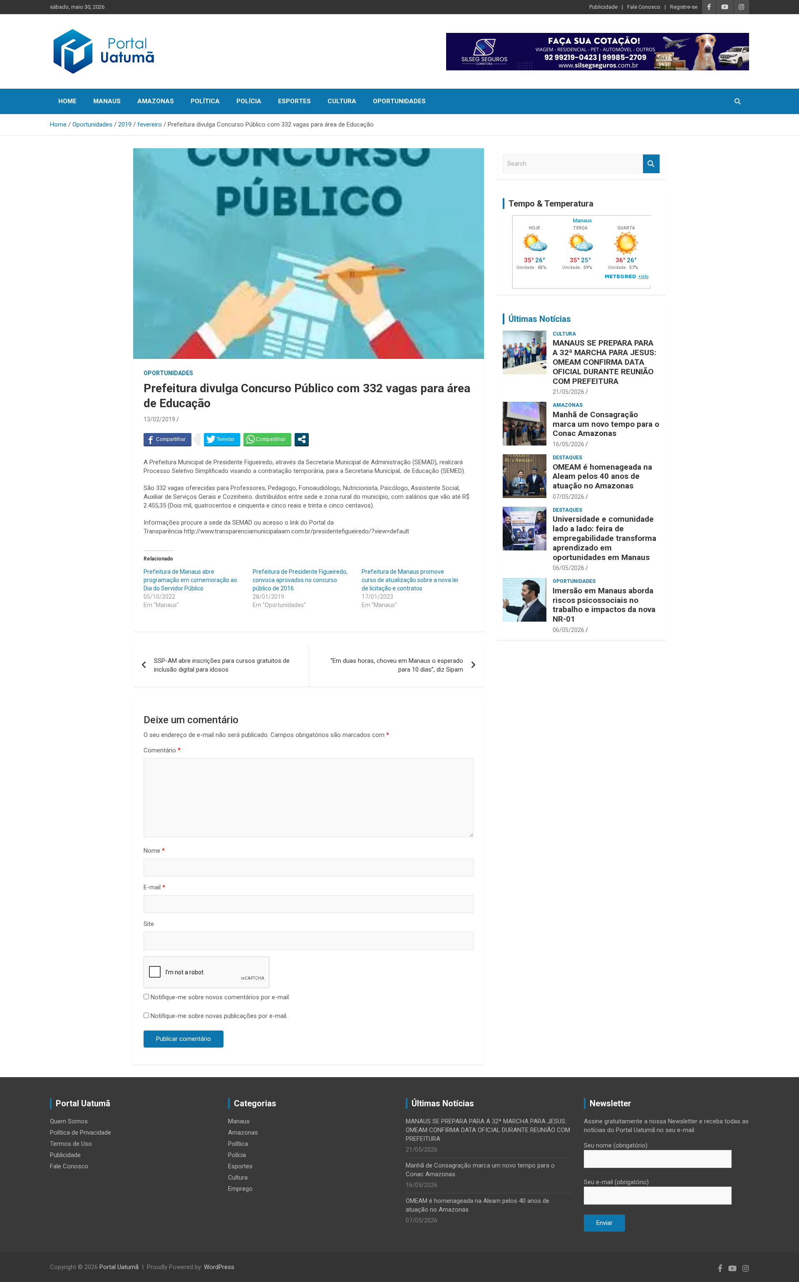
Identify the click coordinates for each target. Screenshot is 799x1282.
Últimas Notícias (540, 319)
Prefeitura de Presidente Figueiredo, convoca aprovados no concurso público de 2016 (300, 580)
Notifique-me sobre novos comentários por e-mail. (220, 997)
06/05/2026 (568, 568)
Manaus (107, 101)
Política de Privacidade (80, 1132)
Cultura (342, 101)
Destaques (567, 458)
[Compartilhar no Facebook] (167, 439)
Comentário (162, 750)
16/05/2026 (568, 444)
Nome (154, 850)
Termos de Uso (71, 1144)
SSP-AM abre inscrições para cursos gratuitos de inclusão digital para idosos (222, 665)
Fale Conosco (643, 7)
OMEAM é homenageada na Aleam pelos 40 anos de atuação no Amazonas (602, 476)
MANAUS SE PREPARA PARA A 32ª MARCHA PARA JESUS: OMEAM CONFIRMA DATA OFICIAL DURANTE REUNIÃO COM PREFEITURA (604, 362)
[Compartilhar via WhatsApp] (267, 439)
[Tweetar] (222, 439)
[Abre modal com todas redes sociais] (302, 439)
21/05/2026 (568, 391)
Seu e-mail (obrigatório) (616, 1182)
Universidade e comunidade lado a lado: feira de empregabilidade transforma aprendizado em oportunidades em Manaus (604, 538)
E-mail (154, 887)
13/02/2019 (159, 419)
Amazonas (155, 101)
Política (205, 101)
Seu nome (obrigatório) (616, 1145)
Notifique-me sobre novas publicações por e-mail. (219, 1016)
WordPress (219, 1267)
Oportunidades (399, 101)
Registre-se (683, 7)
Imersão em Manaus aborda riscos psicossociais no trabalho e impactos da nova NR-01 (604, 605)
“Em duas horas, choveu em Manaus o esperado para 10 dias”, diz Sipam (396, 665)
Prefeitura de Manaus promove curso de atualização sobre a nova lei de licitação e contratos (410, 580)
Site (149, 924)
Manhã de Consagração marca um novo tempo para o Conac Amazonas (606, 424)
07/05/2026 (568, 496)
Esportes (294, 101)
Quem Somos (69, 1121)
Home (67, 101)
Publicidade (603, 7)
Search (651, 163)
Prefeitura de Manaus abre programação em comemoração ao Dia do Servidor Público (190, 580)
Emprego (240, 1188)
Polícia (248, 101)
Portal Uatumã (119, 1267)
